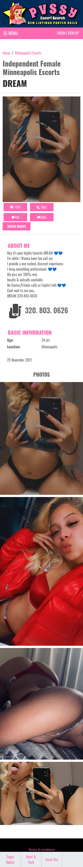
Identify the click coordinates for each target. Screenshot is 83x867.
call (44, 207)
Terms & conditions (41, 849)
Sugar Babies (16, 226)
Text (17, 207)
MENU (12, 33)
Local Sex (52, 859)
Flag (43, 217)
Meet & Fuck (31, 859)
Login (61, 33)
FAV (17, 217)
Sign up (73, 33)
